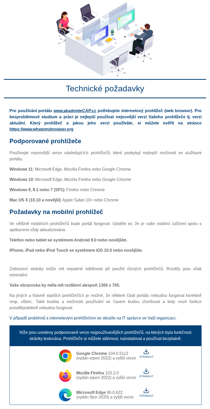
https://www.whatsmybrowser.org (41, 129)
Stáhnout (146, 356)
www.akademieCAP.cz (75, 111)
